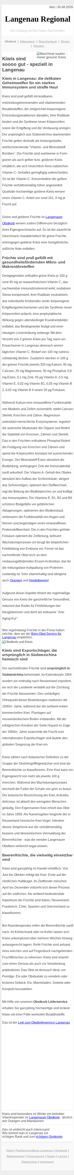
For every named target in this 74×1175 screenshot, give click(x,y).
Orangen (16, 580)
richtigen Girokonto (49, 1136)
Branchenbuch (48, 41)
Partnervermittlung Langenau (34, 1150)
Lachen (62, 1156)
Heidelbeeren (38, 580)
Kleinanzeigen (15, 1156)
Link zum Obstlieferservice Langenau (44, 1022)
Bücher (65, 41)
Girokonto (61, 1150)
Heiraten (39, 45)
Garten (51, 1156)
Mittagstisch (27, 41)
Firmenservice (35, 1156)
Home (10, 1150)
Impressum (47, 1161)
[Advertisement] (37, 1068)
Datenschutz (29, 1161)
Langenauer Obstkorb (44, 1117)
